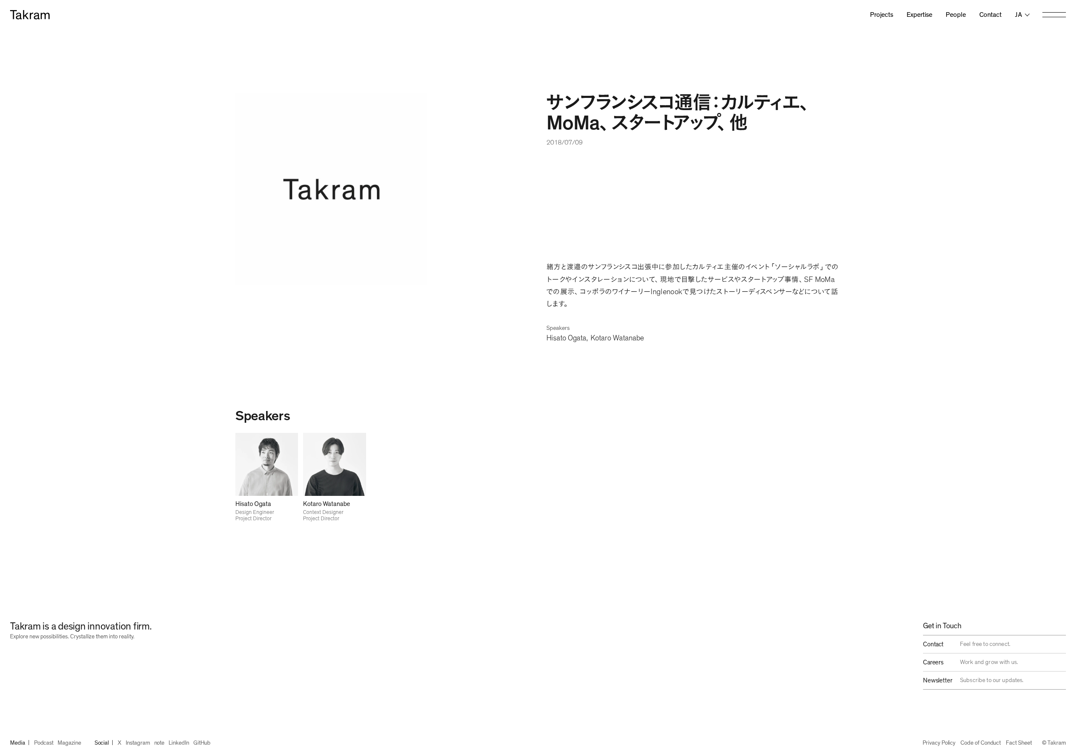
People (956, 14)
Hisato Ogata (566, 338)
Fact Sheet (1018, 743)
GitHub (202, 743)
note (159, 743)
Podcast (44, 743)
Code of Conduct (980, 743)
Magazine (69, 743)
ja (1018, 14)
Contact (990, 14)
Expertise (919, 14)
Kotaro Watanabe (617, 338)
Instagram (138, 743)
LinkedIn (179, 743)
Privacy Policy (939, 743)
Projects (881, 14)
